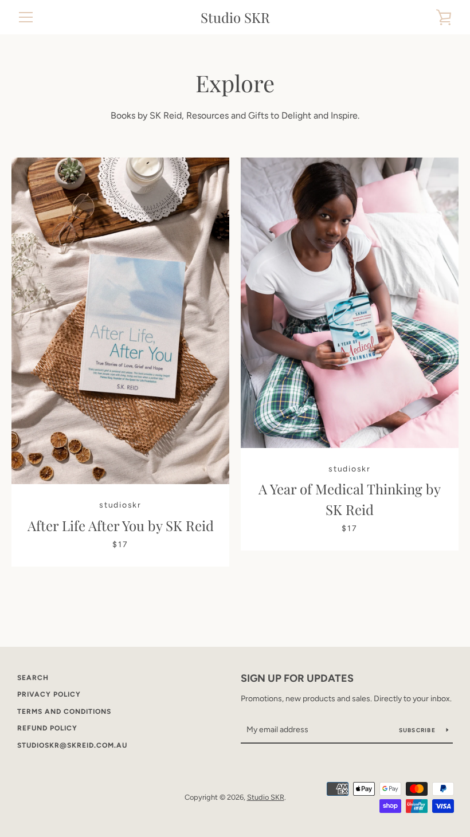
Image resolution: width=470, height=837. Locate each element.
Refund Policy (47, 728)
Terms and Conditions (64, 712)
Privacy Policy (49, 694)
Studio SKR (235, 17)
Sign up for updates (297, 678)
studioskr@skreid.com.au (72, 745)
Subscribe (418, 730)
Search (33, 678)
